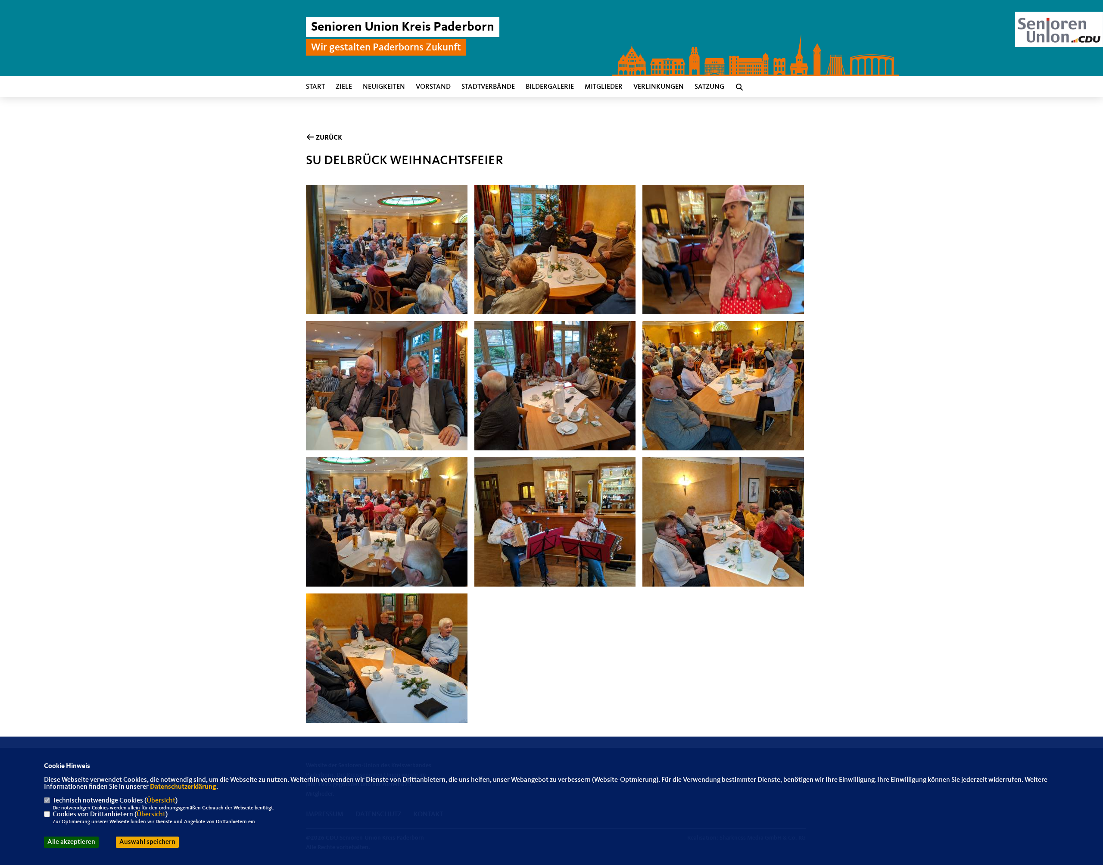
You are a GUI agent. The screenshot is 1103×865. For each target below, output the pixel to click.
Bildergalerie (550, 87)
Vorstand (433, 87)
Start (315, 87)
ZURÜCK (328, 137)
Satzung (709, 87)
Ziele (344, 87)
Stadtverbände (488, 87)
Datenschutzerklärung (183, 787)
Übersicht (160, 800)
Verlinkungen (658, 87)
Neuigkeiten (384, 87)
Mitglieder (604, 87)
